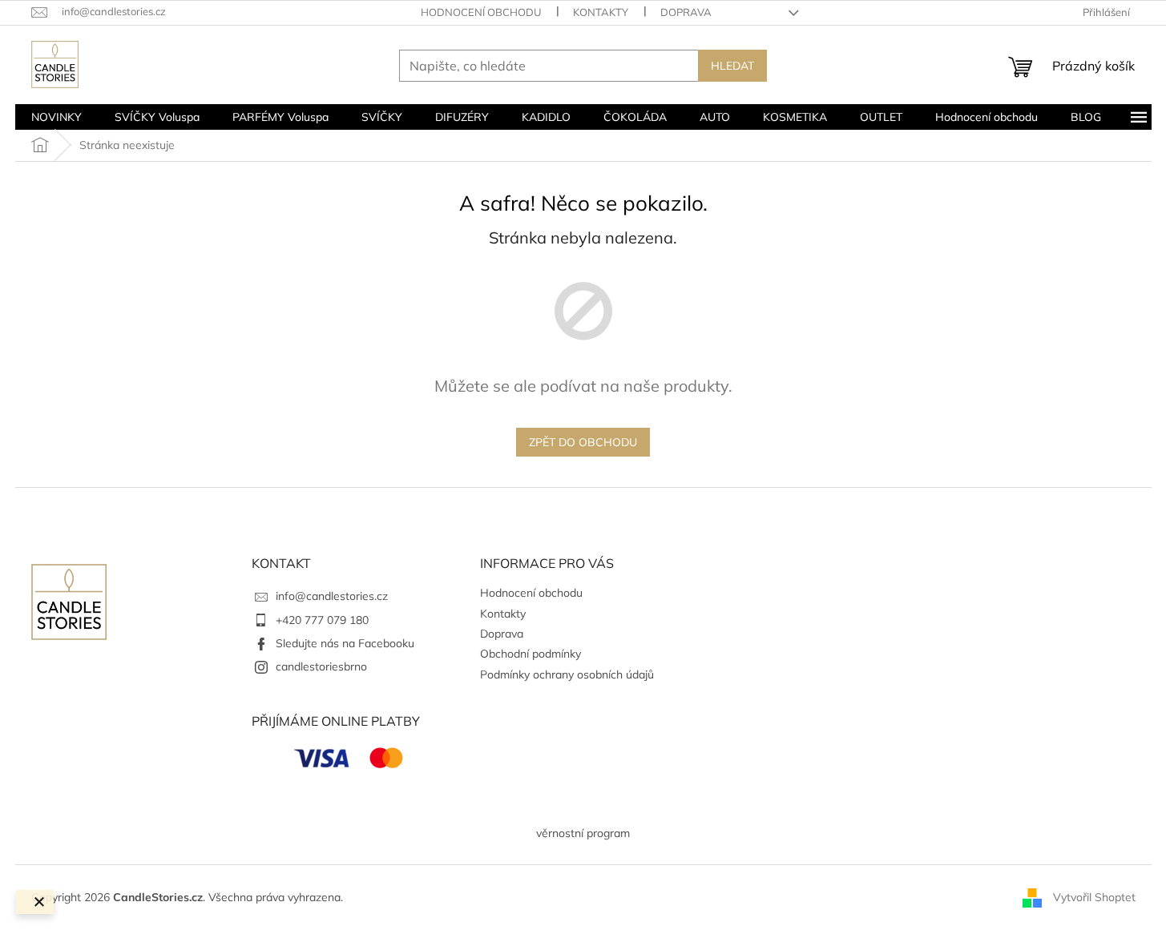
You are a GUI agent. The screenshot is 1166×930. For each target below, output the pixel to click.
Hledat (732, 65)
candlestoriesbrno (321, 666)
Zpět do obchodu (583, 442)
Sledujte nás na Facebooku (345, 643)
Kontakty (600, 12)
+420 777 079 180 (322, 620)
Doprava (686, 12)
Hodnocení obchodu (481, 12)
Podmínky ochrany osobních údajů (567, 674)
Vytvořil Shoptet (1094, 896)
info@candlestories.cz (332, 596)
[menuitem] (56, 117)
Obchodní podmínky (530, 653)
